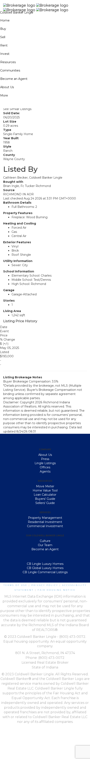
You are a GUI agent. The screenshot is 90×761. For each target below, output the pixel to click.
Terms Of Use (15, 585)
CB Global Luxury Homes (45, 568)
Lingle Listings (45, 463)
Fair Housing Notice (57, 590)
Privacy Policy (44, 585)
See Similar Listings (17, 109)
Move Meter (45, 486)
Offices (45, 467)
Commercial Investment (45, 526)
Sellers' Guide (45, 503)
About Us (45, 455)
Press (45, 459)
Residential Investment (45, 522)
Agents (45, 471)
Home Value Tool (45, 490)
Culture (45, 541)
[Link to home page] (45, 5)
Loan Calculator (45, 494)
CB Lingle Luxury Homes (45, 564)
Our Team (45, 545)
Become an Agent (45, 549)
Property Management (45, 518)
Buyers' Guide (45, 499)
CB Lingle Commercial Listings (45, 572)
